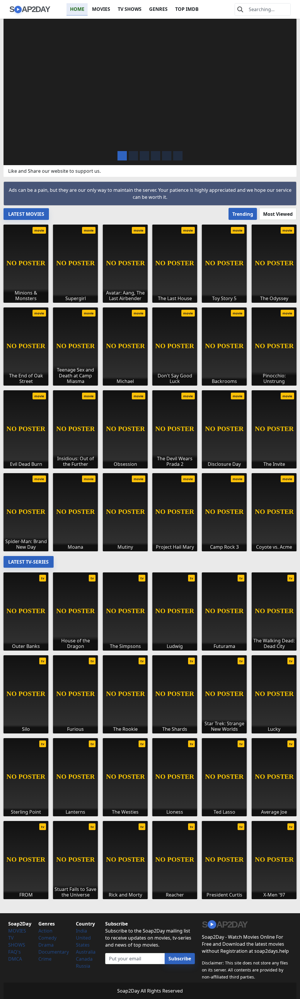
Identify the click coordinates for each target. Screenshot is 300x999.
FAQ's (14, 952)
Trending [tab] (242, 214)
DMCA (15, 959)
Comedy (47, 938)
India (81, 931)
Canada (84, 959)
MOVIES (101, 9)
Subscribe (179, 958)
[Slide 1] (133, 155)
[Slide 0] (122, 155)
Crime (45, 959)
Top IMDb (187, 9)
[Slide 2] (144, 155)
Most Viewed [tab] (278, 214)
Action (45, 931)
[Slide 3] (155, 155)
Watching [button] (39, 142)
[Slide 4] (166, 155)
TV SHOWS (130, 9)
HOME (77, 9)
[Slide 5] (178, 155)
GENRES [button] (158, 9)
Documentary (53, 952)
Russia (83, 966)
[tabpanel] (150, 385)
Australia (86, 952)
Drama (46, 945)
